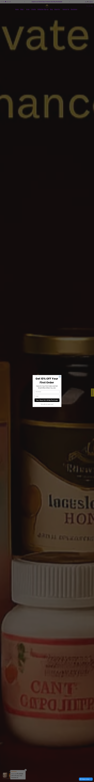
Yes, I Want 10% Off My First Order (47, 400)
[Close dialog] (60, 377)
